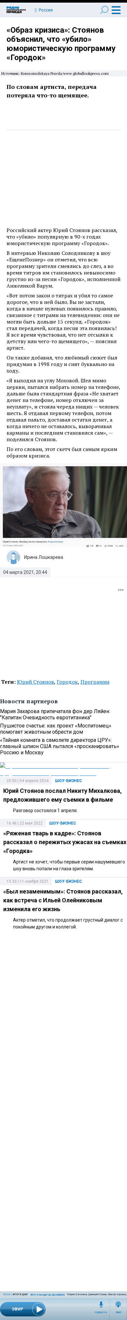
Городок (67, 681)
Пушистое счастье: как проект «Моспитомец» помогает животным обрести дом (55, 729)
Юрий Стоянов (35, 681)
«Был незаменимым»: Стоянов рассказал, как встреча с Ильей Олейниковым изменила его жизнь (63, 900)
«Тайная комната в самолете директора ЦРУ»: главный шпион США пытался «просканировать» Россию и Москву (59, 746)
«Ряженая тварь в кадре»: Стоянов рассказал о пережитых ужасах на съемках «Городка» (64, 842)
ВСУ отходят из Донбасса (47, 1294)
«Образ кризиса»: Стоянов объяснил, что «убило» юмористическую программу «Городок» (61, 43)
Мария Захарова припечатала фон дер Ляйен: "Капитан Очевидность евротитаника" (55, 714)
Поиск (104, 10)
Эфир (118, 1312)
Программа (94, 681)
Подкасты (101, 1312)
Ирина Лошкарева (43, 557)
